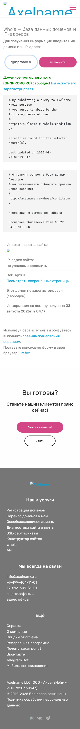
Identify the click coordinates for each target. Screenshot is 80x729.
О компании (17, 631)
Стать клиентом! (40, 427)
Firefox (24, 353)
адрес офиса (18, 599)
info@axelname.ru (22, 576)
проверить (58, 62)
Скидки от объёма (22, 637)
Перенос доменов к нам (27, 516)
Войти (40, 440)
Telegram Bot (17, 660)
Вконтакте (16, 654)
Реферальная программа (28, 643)
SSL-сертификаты (23, 533)
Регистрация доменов (26, 510)
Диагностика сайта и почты (30, 527)
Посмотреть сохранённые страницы (38, 281)
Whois (11, 545)
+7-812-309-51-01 (22, 588)
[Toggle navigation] (73, 7)
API (9, 550)
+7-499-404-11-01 (22, 582)
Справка (14, 626)
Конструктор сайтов (24, 539)
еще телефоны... (20, 594)
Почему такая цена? (24, 648)
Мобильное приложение (27, 666)
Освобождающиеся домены (30, 522)
